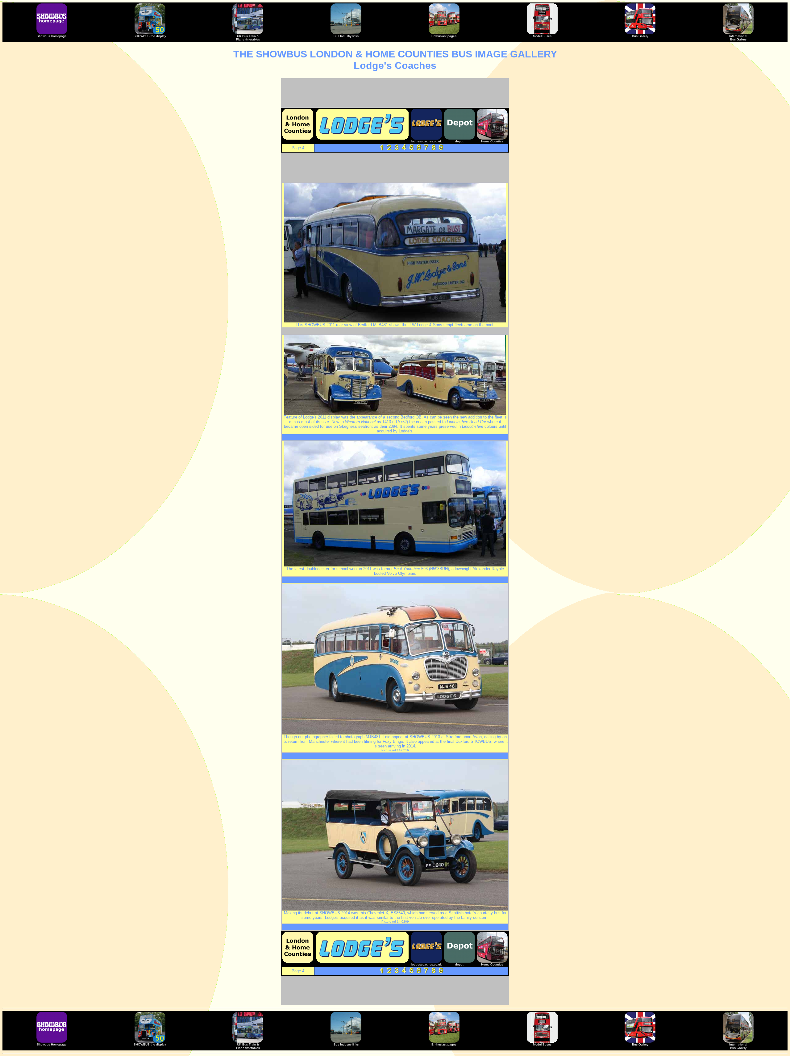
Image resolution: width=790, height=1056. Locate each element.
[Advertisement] (395, 93)
